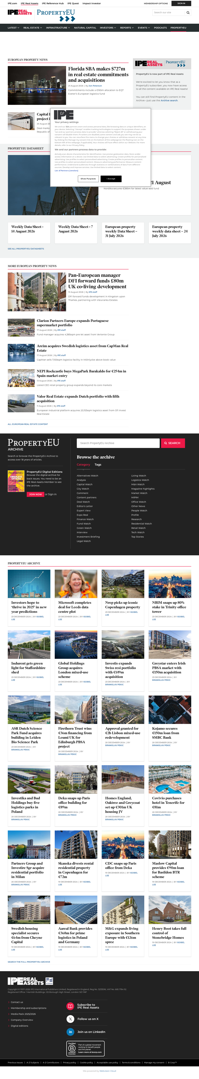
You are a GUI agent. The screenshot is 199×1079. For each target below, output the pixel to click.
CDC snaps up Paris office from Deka (120, 865)
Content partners (86, 497)
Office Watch (138, 501)
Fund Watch (84, 523)
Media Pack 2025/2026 (23, 1014)
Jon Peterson (95, 86)
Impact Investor (92, 3)
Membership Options (156, 3)
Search (188, 12)
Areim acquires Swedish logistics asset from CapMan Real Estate (82, 348)
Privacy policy (69, 1062)
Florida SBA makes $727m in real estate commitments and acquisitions (98, 74)
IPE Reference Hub (53, 3)
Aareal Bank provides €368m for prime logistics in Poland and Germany (75, 935)
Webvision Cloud (108, 1071)
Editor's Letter (85, 506)
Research (136, 519)
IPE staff (93, 292)
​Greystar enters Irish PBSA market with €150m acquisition (168, 668)
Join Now (35, 494)
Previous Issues (15, 1062)
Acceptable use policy (107, 1062)
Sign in (52, 494)
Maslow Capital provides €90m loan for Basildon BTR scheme (168, 870)
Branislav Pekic (114, 684)
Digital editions (19, 1025)
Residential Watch (141, 523)
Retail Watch (138, 528)
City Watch (83, 488)
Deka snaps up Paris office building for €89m (74, 802)
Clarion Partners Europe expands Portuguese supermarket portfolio (73, 323)
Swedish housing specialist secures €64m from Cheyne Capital (26, 935)
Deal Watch (83, 501)
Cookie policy (86, 1062)
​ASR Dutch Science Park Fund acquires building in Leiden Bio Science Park (26, 735)
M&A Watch (138, 484)
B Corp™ (172, 1062)
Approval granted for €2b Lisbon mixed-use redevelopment (122, 733)
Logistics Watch (140, 480)
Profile (135, 515)
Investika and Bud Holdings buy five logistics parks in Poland (25, 805)
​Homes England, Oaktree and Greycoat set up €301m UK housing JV (122, 805)
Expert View (84, 510)
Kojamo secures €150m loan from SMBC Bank (165, 733)
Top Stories (137, 536)
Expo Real (82, 515)
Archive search (169, 100)
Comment (82, 493)
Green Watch (84, 528)
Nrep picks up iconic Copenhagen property (122, 604)
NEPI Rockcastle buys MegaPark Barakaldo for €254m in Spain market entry (81, 373)
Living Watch (138, 475)
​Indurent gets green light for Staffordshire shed (28, 668)
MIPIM (135, 497)
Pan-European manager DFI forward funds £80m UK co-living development (97, 281)
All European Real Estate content (28, 424)
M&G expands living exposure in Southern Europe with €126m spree (122, 935)
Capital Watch (85, 484)
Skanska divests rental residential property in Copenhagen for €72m (76, 870)
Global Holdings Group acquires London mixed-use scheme (73, 670)
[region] (100, 147)
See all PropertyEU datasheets (26, 249)
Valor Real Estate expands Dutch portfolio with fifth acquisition (78, 398)
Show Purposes (88, 179)
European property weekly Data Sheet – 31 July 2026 (121, 231)
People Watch (139, 510)
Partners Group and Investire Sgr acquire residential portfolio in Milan (27, 870)
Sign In (181, 3)
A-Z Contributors (51, 1062)
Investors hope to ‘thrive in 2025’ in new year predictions (29, 607)
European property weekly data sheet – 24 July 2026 (170, 231)
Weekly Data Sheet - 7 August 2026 (75, 229)
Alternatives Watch (87, 475)
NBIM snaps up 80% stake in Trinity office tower (169, 607)
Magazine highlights (143, 488)
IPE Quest (73, 3)
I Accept (111, 179)
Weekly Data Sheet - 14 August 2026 (27, 229)
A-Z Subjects (33, 1062)
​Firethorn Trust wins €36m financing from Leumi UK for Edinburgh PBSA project (75, 737)
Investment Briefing (88, 536)
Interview (82, 532)
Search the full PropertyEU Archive (29, 962)
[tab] (83, 465)
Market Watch (139, 493)
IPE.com (12, 3)
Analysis (81, 480)
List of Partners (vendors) (66, 171)
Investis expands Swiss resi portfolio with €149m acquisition (120, 670)
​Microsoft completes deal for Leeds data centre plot (74, 607)
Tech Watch (138, 532)
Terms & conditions (131, 1062)
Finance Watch (85, 519)
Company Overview (22, 1020)
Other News (138, 506)
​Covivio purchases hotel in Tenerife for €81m (168, 802)
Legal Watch (84, 541)
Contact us (17, 1002)
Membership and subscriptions (28, 1008)
